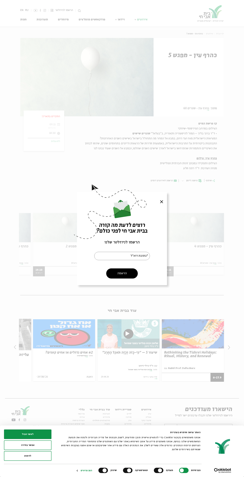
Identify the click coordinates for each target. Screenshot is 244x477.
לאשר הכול (28, 434)
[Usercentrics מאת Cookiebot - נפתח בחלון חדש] (222, 470)
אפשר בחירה (28, 445)
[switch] (159, 470)
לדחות (27, 456)
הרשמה (122, 273)
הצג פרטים (86, 470)
